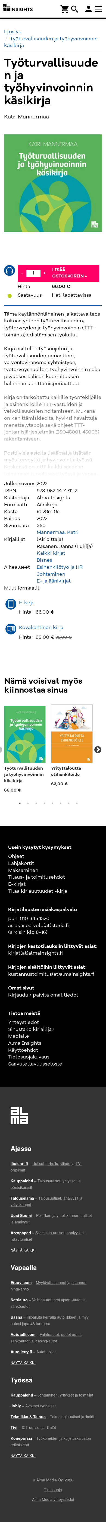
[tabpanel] (24, 749)
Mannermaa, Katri (58, 532)
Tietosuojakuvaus (28, 1057)
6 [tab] (60, 803)
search (75, 9)
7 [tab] (68, 803)
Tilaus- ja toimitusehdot (36, 877)
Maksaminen (23, 870)
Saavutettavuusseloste (35, 1064)
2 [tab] (28, 803)
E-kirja (27, 602)
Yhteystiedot (23, 1022)
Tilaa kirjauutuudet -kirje (37, 891)
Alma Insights (24, 1043)
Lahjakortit (21, 863)
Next (98, 750)
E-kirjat (17, 884)
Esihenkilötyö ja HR (60, 567)
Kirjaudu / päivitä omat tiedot (43, 995)
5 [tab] (52, 803)
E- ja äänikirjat (54, 581)
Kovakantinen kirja (41, 627)
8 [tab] (77, 803)
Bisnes (44, 560)
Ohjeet (16, 856)
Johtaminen (51, 574)
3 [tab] (36, 803)
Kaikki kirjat (51, 553)
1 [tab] (20, 803)
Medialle (18, 1036)
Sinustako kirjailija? (31, 1029)
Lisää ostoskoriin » (69, 273)
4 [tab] (44, 803)
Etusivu (12, 31)
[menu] (99, 9)
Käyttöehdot (23, 1050)
